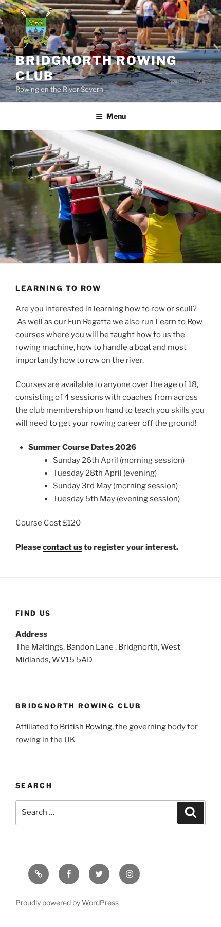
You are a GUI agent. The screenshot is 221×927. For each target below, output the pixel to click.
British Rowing (86, 726)
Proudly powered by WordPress (67, 902)
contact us (62, 547)
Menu (116, 116)
